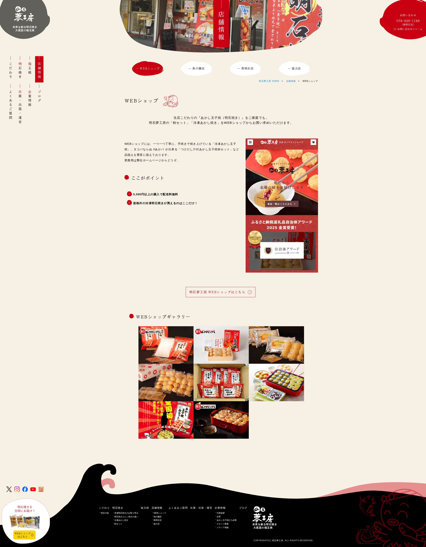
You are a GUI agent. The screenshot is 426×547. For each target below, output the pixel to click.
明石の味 (105, 513)
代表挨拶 (221, 513)
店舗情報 (39, 70)
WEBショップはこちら (22, 535)
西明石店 (158, 520)
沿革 (219, 517)
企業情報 (29, 98)
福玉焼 (29, 68)
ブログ (39, 96)
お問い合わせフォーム (409, 29)
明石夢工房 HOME (269, 81)
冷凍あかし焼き (121, 520)
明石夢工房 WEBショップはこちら (217, 292)
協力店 (157, 524)
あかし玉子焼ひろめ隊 (227, 520)
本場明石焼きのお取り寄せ (126, 513)
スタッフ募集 (223, 524)
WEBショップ (160, 513)
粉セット (118, 524)
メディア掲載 (223, 527)
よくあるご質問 (10, 105)
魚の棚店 (158, 517)
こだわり (10, 70)
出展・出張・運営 (20, 107)
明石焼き (20, 70)
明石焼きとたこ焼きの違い (126, 517)
